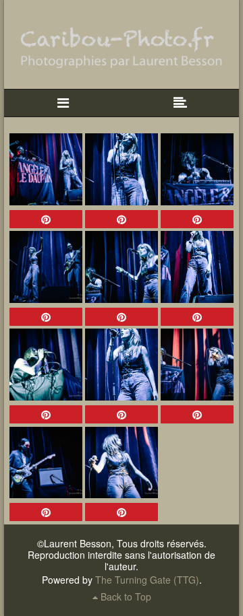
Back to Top (124, 596)
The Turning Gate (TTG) (147, 579)
